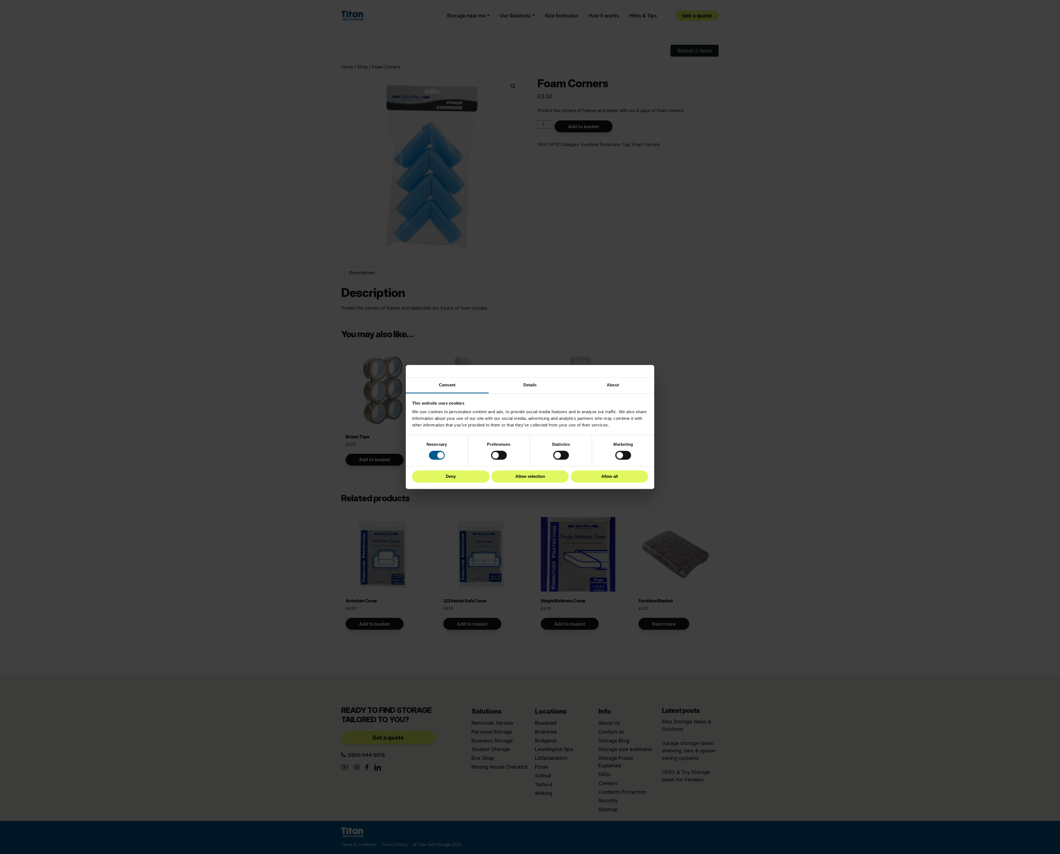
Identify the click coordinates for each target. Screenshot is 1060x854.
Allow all (609, 476)
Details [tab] (530, 385)
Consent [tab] (447, 385)
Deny (451, 476)
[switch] (499, 455)
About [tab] (613, 385)
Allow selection (530, 476)
